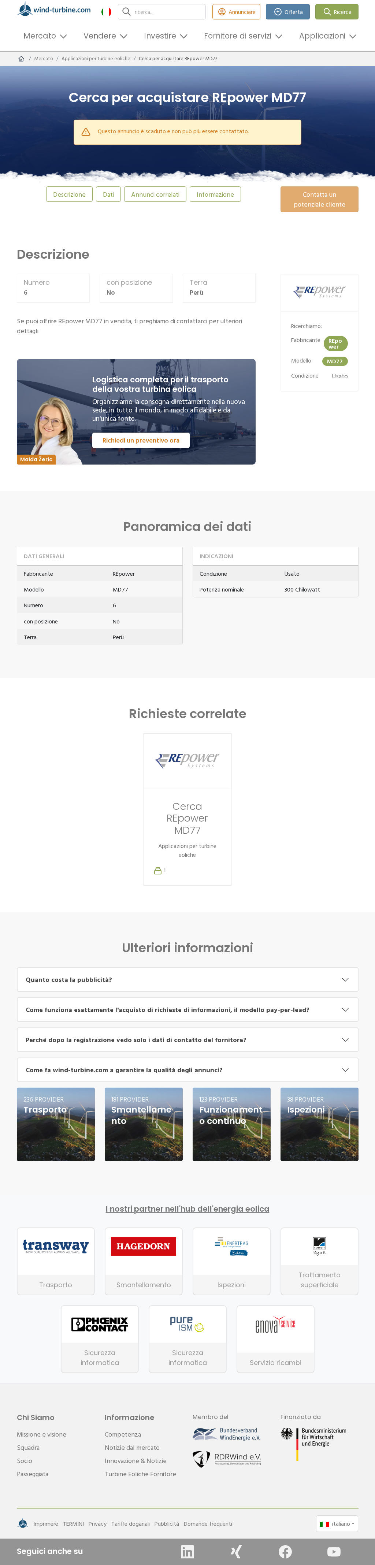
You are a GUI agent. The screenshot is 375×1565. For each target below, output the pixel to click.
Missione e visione (41, 1434)
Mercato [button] (39, 35)
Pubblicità (167, 1523)
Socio (24, 1460)
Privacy (98, 1523)
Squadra (28, 1447)
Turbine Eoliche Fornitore (140, 1474)
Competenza (123, 1434)
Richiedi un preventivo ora (141, 440)
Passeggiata (32, 1474)
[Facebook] (285, 1551)
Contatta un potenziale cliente (319, 199)
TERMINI (73, 1523)
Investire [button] (160, 35)
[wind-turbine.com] (21, 58)
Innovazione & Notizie (136, 1460)
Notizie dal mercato (132, 1447)
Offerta (294, 11)
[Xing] (236, 1551)
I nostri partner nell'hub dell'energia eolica (188, 1209)
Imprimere (45, 1523)
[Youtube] (334, 1551)
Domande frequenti (208, 1523)
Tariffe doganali (130, 1523)
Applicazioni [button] (322, 35)
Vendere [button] (99, 35)
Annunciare (242, 11)
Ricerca (343, 11)
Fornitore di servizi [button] (237, 35)
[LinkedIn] (187, 1551)
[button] (106, 11)
